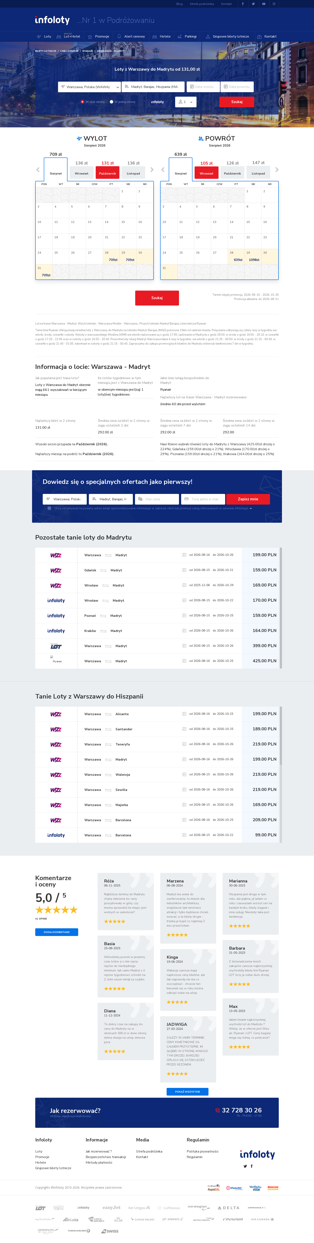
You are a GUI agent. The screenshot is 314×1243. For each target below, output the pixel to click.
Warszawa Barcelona (107, 820)
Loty (47, 36)
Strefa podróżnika (202, 4)
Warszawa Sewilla (105, 789)
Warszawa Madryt (105, 759)
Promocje (101, 36)
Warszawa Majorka (106, 805)
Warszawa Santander (108, 729)
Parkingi (190, 36)
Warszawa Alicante (106, 714)
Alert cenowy (134, 36)
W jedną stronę (124, 102)
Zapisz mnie (248, 499)
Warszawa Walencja (107, 774)
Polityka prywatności (202, 1151)
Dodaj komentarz (57, 932)
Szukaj (157, 297)
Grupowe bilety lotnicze (230, 36)
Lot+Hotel (72, 36)
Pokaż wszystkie (187, 1091)
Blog (179, 4)
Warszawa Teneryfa (107, 744)
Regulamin (194, 1157)
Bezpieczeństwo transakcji (106, 1157)
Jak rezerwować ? (99, 1151)
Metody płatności (99, 1162)
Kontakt (270, 36)
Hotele (165, 36)
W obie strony (95, 102)
